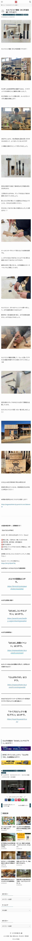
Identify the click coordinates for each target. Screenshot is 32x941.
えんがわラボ (6, 775)
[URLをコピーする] (26, 800)
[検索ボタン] (30, 2)
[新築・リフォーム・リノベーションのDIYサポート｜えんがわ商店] (16, 2)
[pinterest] (16, 933)
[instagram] (14, 933)
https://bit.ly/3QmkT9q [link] (8, 563)
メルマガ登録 (6, 936)
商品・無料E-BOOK (14, 936)
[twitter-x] (12, 933)
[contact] (21, 933)
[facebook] (10, 933)
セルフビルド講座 (19, 14)
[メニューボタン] (2, 2)
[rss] (19, 933)
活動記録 (26, 14)
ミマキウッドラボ (5, 777)
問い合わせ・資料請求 (24, 936)
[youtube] (18, 933)
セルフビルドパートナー (15, 775)
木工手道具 (13, 777)
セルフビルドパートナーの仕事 (9, 14)
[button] (6, 800)
